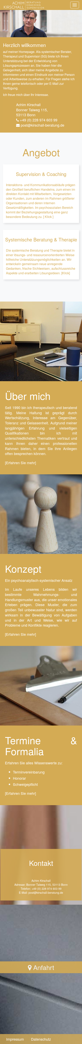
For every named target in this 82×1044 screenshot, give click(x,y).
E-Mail (54, 83)
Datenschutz (41, 1039)
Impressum (15, 1039)
